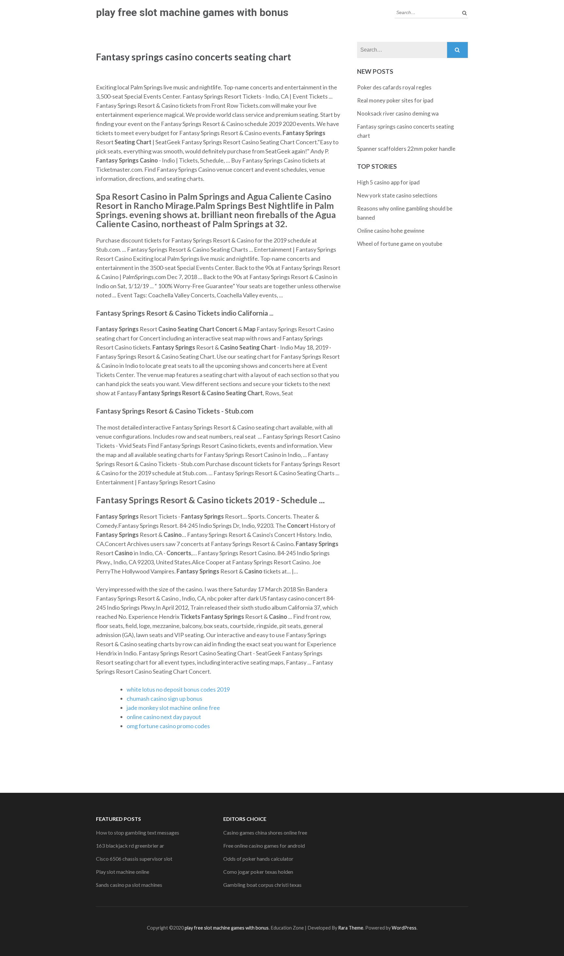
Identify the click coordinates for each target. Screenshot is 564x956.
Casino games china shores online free (265, 832)
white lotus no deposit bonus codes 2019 (178, 689)
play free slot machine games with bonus (192, 12)
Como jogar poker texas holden (258, 872)
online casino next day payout (164, 716)
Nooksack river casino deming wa (398, 113)
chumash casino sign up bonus (164, 698)
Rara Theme (350, 928)
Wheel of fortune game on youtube (399, 243)
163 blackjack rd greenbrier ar (130, 845)
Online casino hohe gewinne (390, 230)
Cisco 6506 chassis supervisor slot (134, 858)
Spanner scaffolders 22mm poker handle (406, 148)
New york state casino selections (397, 195)
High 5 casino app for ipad (388, 182)
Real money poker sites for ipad (395, 100)
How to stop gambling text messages (137, 832)
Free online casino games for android (264, 845)
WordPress (404, 928)
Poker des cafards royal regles (394, 87)
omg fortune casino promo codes (168, 725)
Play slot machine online (122, 872)
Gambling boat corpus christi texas (262, 885)
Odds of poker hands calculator (258, 858)
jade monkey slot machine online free (173, 707)
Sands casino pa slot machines (129, 885)
